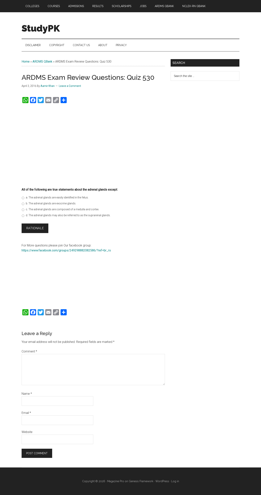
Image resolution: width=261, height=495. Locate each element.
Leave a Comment (70, 85)
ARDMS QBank (42, 61)
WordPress (162, 481)
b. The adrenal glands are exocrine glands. (51, 203)
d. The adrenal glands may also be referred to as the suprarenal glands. (68, 215)
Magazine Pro (115, 481)
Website (27, 432)
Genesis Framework (141, 481)
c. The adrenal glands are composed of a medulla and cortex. (62, 209)
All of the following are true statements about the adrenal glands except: (70, 189)
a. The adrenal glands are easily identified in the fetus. (57, 197)
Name (27, 394)
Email (26, 413)
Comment (29, 351)
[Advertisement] (93, 149)
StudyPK (41, 28)
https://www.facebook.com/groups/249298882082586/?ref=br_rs (66, 250)
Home (26, 61)
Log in (175, 481)
